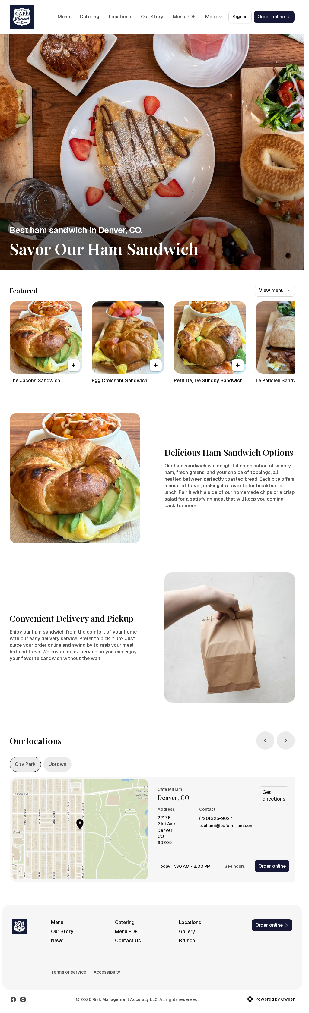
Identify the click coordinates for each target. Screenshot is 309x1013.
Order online (272, 866)
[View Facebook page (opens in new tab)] (13, 999)
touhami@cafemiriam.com (226, 826)
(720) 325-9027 (215, 818)
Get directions (274, 795)
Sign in (240, 17)
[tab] (25, 764)
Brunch (187, 940)
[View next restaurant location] (286, 740)
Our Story (152, 17)
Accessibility (107, 972)
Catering (89, 17)
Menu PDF (184, 17)
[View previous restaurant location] (265, 740)
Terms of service (68, 972)
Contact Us (128, 940)
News (57, 940)
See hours (235, 866)
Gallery (187, 931)
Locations (120, 17)
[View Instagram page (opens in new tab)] (23, 999)
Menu (64, 17)
